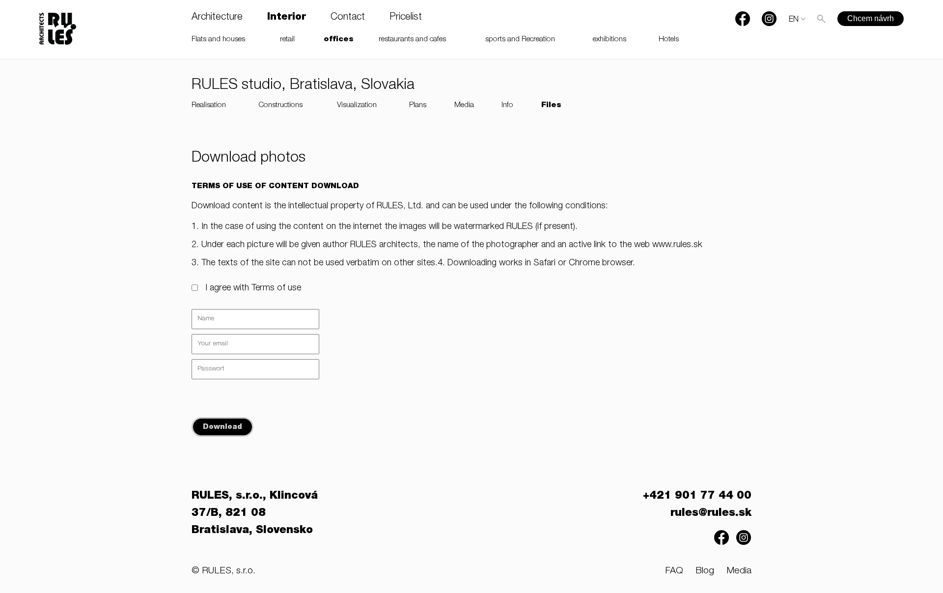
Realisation (209, 105)
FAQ (674, 571)
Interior (286, 18)
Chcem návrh (870, 18)
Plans (417, 105)
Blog (704, 571)
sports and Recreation (520, 39)
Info (507, 105)
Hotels (669, 39)
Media (464, 105)
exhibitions (609, 39)
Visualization (357, 105)
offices (339, 39)
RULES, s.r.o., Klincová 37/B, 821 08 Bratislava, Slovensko (255, 513)
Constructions (280, 105)
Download (222, 427)
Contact (348, 18)
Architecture (217, 18)
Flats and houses (218, 39)
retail (287, 39)
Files (551, 105)
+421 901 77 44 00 (697, 496)
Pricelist (405, 18)
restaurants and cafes (412, 39)
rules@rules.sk (710, 513)
